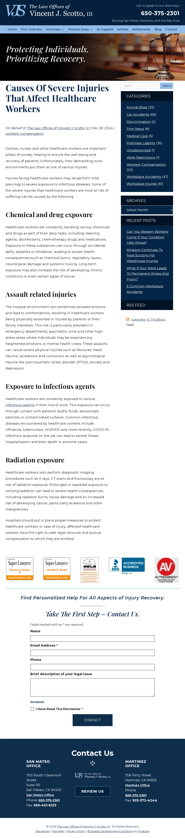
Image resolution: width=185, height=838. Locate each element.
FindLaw (143, 831)
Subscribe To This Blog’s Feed (146, 322)
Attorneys (53, 29)
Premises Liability (141, 143)
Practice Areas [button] (78, 29)
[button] (181, 811)
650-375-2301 (160, 13)
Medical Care (137, 136)
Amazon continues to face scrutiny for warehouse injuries (145, 255)
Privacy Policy (76, 831)
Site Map (58, 831)
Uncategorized (139, 150)
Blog (157, 29)
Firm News (135, 129)
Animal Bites (137, 107)
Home (12, 29)
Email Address (44, 645)
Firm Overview (31, 29)
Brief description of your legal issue (61, 674)
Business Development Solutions (110, 831)
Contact (171, 29)
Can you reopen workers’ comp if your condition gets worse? (148, 237)
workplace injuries (142, 184)
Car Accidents (138, 115)
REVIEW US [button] (92, 791)
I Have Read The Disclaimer (59, 709)
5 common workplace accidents (145, 289)
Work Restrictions (141, 158)
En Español (105, 29)
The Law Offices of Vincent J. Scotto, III (58, 128)
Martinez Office (137, 785)
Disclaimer (37, 701)
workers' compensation (25, 134)
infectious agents (20, 405)
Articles (122, 29)
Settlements (141, 29)
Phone (35, 660)
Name (35, 631)
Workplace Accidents (144, 177)
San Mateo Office (40, 795)
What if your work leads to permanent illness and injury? (148, 273)
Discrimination (139, 122)
